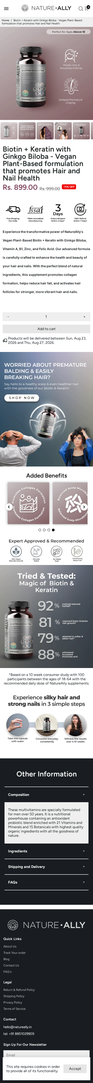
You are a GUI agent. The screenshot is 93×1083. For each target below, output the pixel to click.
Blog (6, 959)
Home (5, 20)
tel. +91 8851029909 (18, 1034)
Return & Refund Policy (19, 990)
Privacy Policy (12, 1002)
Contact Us (11, 965)
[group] (28, 503)
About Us (9, 946)
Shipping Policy (13, 996)
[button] (39, 530)
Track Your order (14, 952)
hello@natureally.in (17, 1027)
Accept (75, 1069)
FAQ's (7, 971)
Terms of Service (14, 1008)
